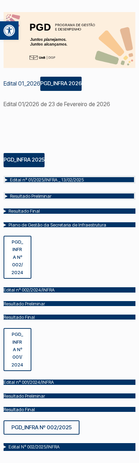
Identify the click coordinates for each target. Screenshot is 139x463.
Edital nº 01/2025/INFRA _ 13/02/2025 (47, 179)
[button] (9, 30)
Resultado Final (24, 210)
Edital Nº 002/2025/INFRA (34, 447)
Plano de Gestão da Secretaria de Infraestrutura (57, 224)
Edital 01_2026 (22, 83)
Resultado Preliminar (30, 196)
